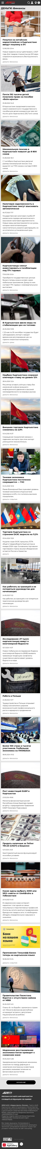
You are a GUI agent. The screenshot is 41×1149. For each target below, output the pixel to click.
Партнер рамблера (18, 1139)
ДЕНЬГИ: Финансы (10, 62)
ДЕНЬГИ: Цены (8, 342)
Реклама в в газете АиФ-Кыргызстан (17, 1096)
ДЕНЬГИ (6, 554)
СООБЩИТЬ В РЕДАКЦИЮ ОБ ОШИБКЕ (16, 1099)
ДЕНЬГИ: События (10, 499)
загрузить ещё (20, 1082)
